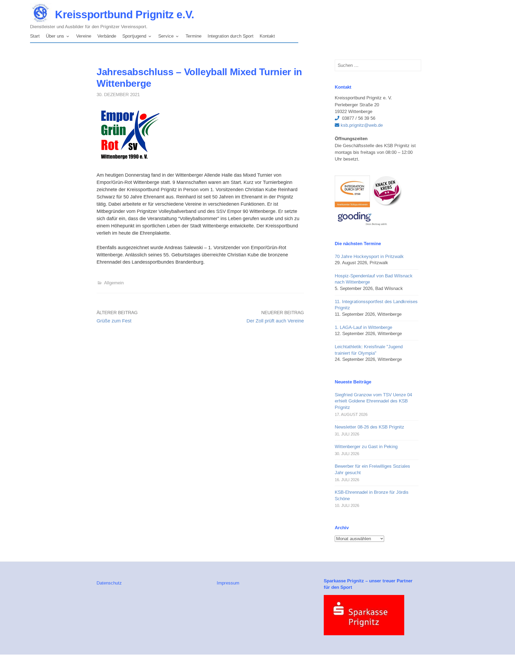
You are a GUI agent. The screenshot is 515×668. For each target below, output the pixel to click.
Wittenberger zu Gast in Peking (366, 446)
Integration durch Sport (230, 36)
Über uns (55, 36)
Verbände (106, 36)
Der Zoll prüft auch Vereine (275, 321)
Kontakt (267, 36)
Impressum (228, 583)
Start (35, 36)
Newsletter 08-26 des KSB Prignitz (369, 427)
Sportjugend (134, 36)
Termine (193, 36)
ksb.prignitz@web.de (361, 125)
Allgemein (114, 282)
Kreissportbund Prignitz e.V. (124, 14)
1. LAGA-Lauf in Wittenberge (363, 327)
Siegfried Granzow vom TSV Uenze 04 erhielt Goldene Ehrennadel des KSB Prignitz (373, 401)
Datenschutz (109, 583)
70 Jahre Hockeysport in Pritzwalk (369, 256)
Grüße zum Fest (114, 321)
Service (166, 36)
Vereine (83, 36)
